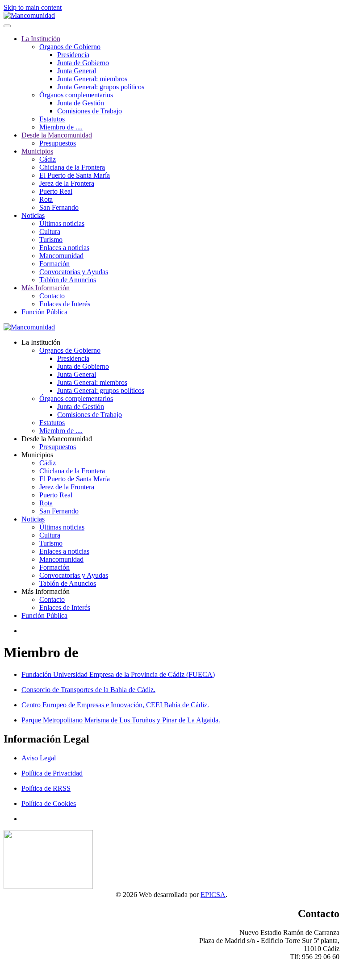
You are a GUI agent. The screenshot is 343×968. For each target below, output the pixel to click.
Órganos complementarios (76, 95)
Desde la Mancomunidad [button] (56, 438)
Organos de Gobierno (69, 46)
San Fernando (59, 207)
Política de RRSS (46, 788)
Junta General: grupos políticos (100, 87)
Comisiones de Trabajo (89, 111)
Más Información (45, 288)
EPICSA (213, 894)
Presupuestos (57, 143)
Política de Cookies (48, 803)
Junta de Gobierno (83, 63)
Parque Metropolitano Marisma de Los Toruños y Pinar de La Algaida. (120, 720)
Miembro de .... (61, 127)
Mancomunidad (61, 255)
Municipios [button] (37, 455)
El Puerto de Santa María (74, 175)
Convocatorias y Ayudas (73, 271)
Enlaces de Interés (64, 304)
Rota (46, 199)
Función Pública (44, 312)
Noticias (33, 215)
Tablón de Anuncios (67, 280)
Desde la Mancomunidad (56, 135)
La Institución (40, 38)
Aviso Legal (38, 758)
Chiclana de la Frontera (72, 167)
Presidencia (73, 54)
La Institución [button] (40, 342)
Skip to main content (33, 7)
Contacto (52, 296)
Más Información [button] (45, 591)
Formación (54, 263)
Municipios (37, 151)
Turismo (51, 239)
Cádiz (47, 159)
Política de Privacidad (52, 773)
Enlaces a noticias (64, 247)
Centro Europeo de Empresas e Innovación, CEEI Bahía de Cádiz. (115, 705)
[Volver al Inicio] (29, 15)
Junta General (76, 71)
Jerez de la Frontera (66, 183)
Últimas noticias (61, 223)
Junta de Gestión (80, 103)
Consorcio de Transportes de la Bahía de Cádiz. (88, 689)
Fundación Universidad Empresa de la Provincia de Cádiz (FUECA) (118, 674)
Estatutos (52, 119)
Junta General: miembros (92, 79)
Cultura (49, 231)
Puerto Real (55, 191)
